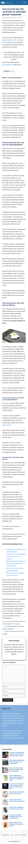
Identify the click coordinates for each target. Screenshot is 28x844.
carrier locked (6, 425)
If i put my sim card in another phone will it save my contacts (16, 556)
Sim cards (16, 624)
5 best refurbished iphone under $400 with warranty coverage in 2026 (16, 778)
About (12, 835)
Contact (17, 835)
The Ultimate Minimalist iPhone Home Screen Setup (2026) (17, 761)
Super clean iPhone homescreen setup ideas (17, 800)
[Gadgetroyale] (7, 2)
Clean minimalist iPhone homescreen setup (17, 792)
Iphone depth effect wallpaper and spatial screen (16, 824)
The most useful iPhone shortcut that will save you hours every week (16, 754)
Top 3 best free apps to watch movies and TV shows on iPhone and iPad (16, 786)
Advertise (23, 835)
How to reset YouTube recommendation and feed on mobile (16, 769)
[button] (18, 2)
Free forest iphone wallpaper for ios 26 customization (15, 816)
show (12, 71)
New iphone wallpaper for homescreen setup (16, 808)
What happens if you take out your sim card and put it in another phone (16, 563)
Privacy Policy (5, 835)
